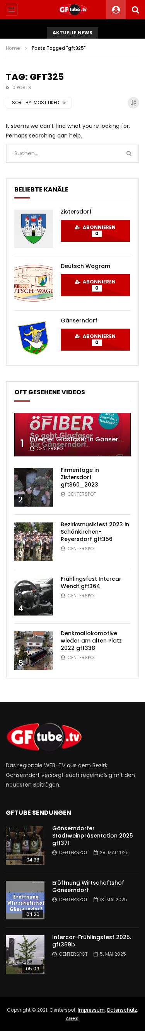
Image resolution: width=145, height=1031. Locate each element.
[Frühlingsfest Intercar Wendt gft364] (33, 596)
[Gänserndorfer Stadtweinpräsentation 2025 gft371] (25, 845)
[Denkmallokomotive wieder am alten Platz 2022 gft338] (33, 650)
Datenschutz (122, 1010)
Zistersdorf (76, 211)
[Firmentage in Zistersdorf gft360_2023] (33, 487)
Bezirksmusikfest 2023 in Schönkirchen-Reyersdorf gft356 (95, 532)
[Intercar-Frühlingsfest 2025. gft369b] (25, 954)
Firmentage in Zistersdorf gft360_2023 (80, 477)
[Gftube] (73, 9)
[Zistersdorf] (33, 229)
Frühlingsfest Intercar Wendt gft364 (91, 582)
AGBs (72, 1018)
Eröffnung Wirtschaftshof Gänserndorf (88, 886)
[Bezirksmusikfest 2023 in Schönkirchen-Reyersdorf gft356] (33, 541)
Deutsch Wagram (85, 266)
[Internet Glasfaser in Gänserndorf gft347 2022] (72, 434)
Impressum (91, 1010)
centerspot (50, 448)
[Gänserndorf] (33, 338)
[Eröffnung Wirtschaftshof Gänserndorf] (25, 900)
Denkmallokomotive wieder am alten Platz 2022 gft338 (91, 640)
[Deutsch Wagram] (33, 283)
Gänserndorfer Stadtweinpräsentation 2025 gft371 (92, 835)
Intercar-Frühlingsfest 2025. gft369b (91, 940)
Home (13, 48)
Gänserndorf (79, 320)
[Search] (135, 9)
